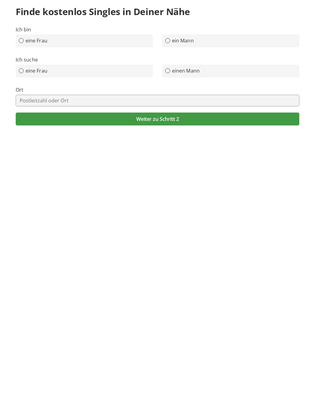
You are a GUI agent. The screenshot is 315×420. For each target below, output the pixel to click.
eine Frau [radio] (36, 40)
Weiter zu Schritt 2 (157, 119)
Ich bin (23, 29)
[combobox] (157, 100)
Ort (19, 89)
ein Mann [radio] (183, 40)
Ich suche (27, 59)
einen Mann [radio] (186, 70)
